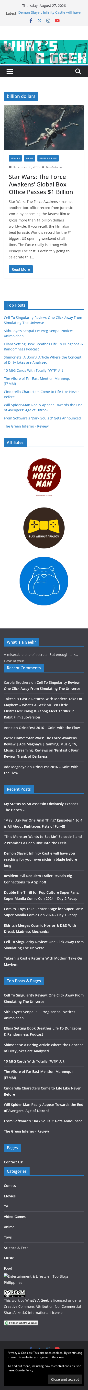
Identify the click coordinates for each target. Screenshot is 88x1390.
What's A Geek (37, 1300)
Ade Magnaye (15, 766)
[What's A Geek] (44, 43)
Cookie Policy (24, 1370)
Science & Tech (16, 1247)
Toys (8, 1237)
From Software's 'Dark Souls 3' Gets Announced (42, 418)
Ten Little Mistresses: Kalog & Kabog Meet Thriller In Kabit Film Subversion (39, 711)
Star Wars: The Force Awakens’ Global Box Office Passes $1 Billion (41, 184)
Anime (9, 1227)
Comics (10, 1185)
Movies (15, 158)
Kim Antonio (53, 167)
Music (9, 1258)
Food (8, 1268)
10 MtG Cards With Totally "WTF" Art (33, 370)
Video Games (15, 1216)
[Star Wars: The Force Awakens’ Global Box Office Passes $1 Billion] (44, 127)
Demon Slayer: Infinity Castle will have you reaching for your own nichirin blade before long (40, 859)
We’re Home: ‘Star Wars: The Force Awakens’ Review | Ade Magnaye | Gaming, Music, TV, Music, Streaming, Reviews (40, 744)
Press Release (48, 158)
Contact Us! (13, 1162)
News (29, 158)
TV (6, 1206)
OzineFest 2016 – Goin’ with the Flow (49, 727)
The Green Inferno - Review (26, 426)
